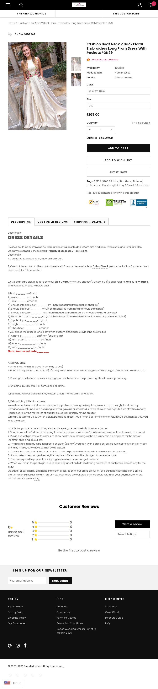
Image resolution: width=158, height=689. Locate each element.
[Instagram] (18, 645)
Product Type (95, 72)
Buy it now (118, 172)
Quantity (92, 122)
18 (93, 192)
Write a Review (132, 524)
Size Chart (61, 281)
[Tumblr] (25, 645)
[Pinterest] (10, 645)
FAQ (36, 478)
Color (90, 84)
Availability (93, 67)
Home (11, 23)
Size (89, 99)
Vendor (91, 77)
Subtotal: (92, 137)
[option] (31, 13)
